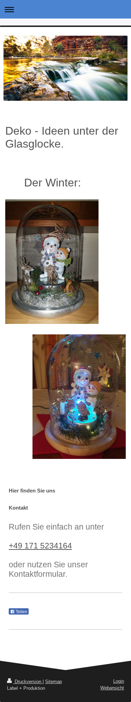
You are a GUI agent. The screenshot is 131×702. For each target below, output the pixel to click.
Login (118, 681)
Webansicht (112, 687)
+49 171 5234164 (40, 545)
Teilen (21, 611)
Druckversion (28, 681)
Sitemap (53, 681)
